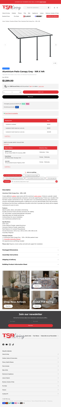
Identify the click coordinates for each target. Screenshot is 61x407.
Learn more (6, 144)
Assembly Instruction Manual (12, 239)
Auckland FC (5, 394)
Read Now (37, 286)
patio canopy (37, 196)
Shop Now (8, 306)
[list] (30, 45)
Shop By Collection (7, 351)
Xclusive (4, 390)
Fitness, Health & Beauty (8, 362)
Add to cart (40, 92)
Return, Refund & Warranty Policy (39, 401)
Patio (19, 21)
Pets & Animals (5, 366)
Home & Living (5, 354)
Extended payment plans (9, 107)
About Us (37, 306)
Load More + (7, 136)
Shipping (11, 401)
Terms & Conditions (18, 401)
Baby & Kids (5, 370)
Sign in (31, 86)
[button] (57, 7)
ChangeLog (49, 401)
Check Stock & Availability (11, 113)
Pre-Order (16, 16)
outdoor (14, 196)
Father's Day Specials (52, 16)
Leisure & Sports (6, 378)
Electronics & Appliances (7, 374)
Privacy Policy (5, 401)
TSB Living (8, 399)
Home (3, 21)
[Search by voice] (48, 7)
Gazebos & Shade (14, 21)
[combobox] (37, 7)
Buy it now (30, 96)
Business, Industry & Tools (8, 382)
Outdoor (7, 21)
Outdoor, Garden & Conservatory (9, 358)
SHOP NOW (43, 2)
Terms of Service (27, 401)
